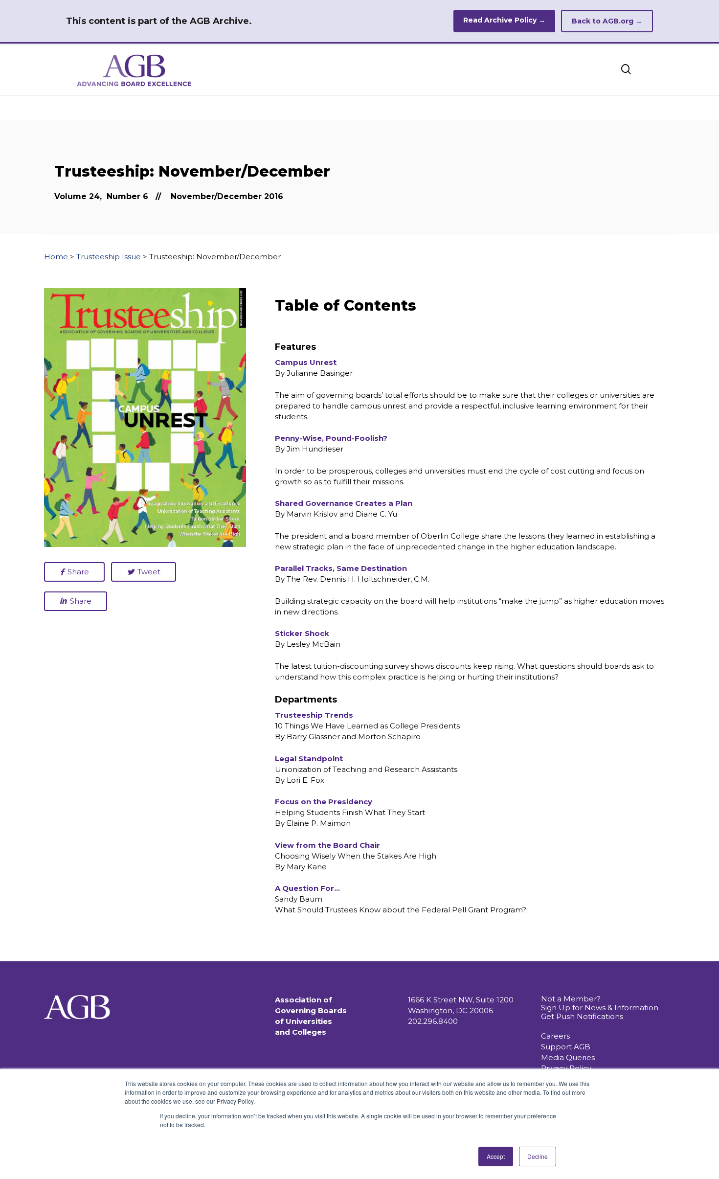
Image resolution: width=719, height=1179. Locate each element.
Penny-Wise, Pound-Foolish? (331, 438)
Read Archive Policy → (504, 20)
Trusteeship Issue (108, 256)
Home (56, 256)
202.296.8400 (433, 1021)
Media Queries (568, 1057)
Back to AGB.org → (607, 21)
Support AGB (565, 1046)
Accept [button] (496, 1156)
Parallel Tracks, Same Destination (341, 568)
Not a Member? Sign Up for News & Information (599, 1003)
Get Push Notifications (582, 1016)
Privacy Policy (566, 1068)
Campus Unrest (306, 362)
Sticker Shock (302, 633)
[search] (626, 69)
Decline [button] (537, 1156)
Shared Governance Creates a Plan (343, 503)
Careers (555, 1036)
